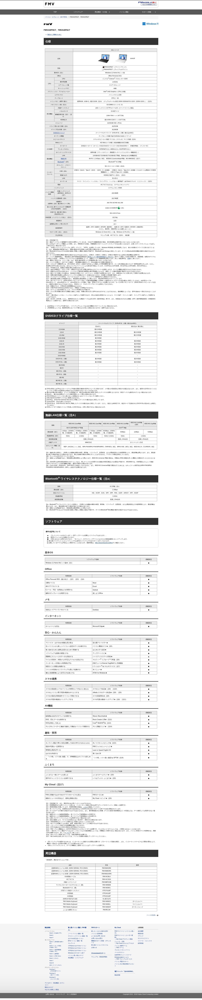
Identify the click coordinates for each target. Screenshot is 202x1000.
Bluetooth (61, 162)
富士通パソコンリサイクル (99, 945)
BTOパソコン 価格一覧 (75, 941)
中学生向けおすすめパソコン (77, 948)
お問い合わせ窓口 (97, 938)
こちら (85, 807)
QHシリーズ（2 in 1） (55, 965)
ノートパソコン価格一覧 (75, 933)
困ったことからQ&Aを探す (99, 931)
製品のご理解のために (54, 34)
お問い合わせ (50, 994)
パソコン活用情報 (97, 933)
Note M (51, 963)
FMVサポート (95, 927)
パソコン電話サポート (122, 961)
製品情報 (47, 927)
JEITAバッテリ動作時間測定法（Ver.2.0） (101, 257)
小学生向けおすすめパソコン (77, 946)
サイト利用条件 (72, 994)
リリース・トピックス (145, 941)
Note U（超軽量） (54, 953)
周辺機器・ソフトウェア (75, 958)
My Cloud (118, 927)
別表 (128, 258)
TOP (55, 12)
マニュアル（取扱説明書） (99, 957)
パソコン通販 (123, 12)
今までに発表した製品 (52, 989)
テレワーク (71, 943)
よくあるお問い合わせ (98, 936)
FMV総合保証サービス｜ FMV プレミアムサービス (123, 958)
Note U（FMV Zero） (55, 956)
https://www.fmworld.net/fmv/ (104, 543)
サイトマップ (60, 994)
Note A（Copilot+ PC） (55, 933)
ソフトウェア (78, 12)
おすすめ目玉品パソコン (75, 938)
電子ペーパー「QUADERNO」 (124, 971)
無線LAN (63, 158)
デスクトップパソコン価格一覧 (78, 936)
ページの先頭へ (151, 915)
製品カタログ (49, 987)
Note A (51, 935)
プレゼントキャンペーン (122, 950)
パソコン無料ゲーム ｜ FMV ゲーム (122, 946)
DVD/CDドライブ (59, 133)
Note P (51, 937)
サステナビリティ (143, 938)
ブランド (140, 936)
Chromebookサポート (98, 953)
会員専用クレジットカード (123, 955)
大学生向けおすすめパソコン (77, 950)
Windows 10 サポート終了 (76, 953)
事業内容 (140, 933)
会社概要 (140, 931)
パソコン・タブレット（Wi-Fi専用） (56, 17)
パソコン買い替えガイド (75, 955)
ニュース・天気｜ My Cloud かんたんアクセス (124, 942)
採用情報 (140, 943)
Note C (51, 960)
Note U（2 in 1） (54, 958)
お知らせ (94, 947)
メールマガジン (119, 952)
